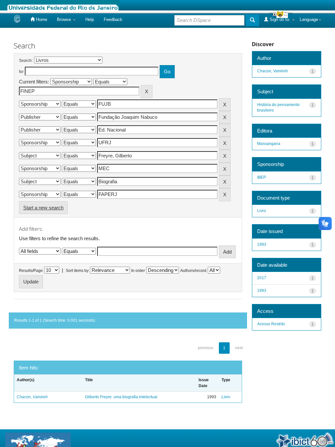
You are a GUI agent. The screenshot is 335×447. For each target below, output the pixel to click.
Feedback (113, 19)
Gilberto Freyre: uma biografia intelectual (121, 397)
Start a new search (43, 207)
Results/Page (31, 270)
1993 (261, 244)
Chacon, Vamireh (32, 397)
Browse (64, 19)
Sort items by (77, 270)
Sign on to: (279, 19)
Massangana (268, 143)
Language (309, 19)
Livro (225, 397)
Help (89, 19)
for (21, 71)
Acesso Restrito (271, 324)
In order (138, 270)
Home (41, 19)
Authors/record (193, 270)
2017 (261, 278)
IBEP (261, 177)
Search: (26, 60)
